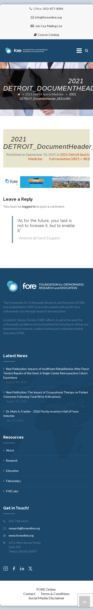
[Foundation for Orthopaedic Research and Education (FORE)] (27, 50)
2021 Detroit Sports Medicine (44, 94)
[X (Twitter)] (30, 569)
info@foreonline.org (48, 17)
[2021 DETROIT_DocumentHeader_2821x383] (46, 181)
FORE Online (46, 589)
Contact (29, 594)
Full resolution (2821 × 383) (69, 159)
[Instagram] (5, 569)
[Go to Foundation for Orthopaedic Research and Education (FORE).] (19, 94)
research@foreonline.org (24, 528)
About (10, 450)
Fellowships (13, 481)
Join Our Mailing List (48, 26)
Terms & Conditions (55, 594)
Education (12, 470)
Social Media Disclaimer (46, 598)
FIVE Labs (12, 491)
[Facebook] (13, 569)
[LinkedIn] (22, 569)
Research (12, 460)
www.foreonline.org (21, 535)
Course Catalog (48, 34)
